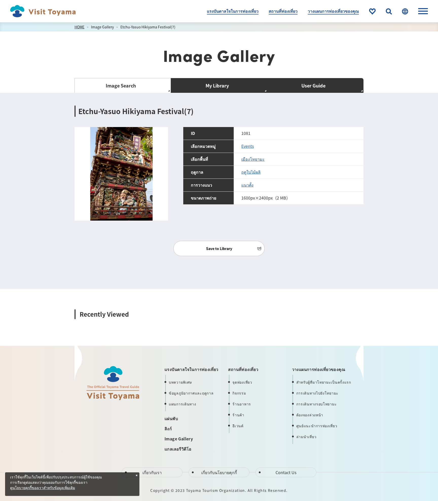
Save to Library (219, 248)
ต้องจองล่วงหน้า (309, 414)
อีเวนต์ (238, 425)
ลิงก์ (168, 428)
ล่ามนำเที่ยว (306, 436)
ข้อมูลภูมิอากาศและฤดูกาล (191, 393)
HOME (79, 26)
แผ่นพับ (171, 418)
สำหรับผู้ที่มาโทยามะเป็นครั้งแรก (323, 382)
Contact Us (286, 472)
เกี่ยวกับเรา (152, 472)
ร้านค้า (238, 414)
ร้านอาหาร (241, 403)
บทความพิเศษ (180, 382)
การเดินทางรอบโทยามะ (316, 403)
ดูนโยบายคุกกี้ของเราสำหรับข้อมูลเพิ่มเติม (42, 488)
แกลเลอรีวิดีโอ (178, 449)
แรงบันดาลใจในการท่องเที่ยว (233, 11)
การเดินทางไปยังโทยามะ (317, 393)
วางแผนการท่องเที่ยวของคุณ (333, 11)
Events (247, 146)
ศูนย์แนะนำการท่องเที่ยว (316, 425)
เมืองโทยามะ (253, 159)
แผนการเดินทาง (182, 403)
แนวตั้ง (247, 185)
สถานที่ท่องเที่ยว (283, 11)
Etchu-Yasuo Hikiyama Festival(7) (147, 26)
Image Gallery (102, 26)
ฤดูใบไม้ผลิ (251, 172)
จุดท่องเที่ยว (242, 382)
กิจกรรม (239, 393)
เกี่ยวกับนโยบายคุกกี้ (219, 472)
